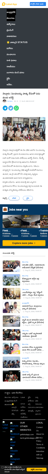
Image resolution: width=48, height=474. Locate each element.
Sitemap (39, 458)
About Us (40, 434)
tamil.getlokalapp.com (29, 438)
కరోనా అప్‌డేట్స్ (23, 412)
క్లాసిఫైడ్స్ (31, 410)
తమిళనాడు (8, 404)
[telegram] (5, 109)
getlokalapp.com (27, 434)
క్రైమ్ (29, 397)
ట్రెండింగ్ (14, 400)
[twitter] (11, 109)
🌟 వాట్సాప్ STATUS (15, 407)
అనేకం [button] (9, 84)
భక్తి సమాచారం (31, 405)
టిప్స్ (13, 414)
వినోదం (23, 407)
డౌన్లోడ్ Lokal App (36, 469)
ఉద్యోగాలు (15, 397)
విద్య (36, 397)
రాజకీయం (24, 417)
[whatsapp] (16, 109)
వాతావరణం (39, 407)
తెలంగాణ (10, 18)
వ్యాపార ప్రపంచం (38, 412)
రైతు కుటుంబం (38, 402)
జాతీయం (31, 400)
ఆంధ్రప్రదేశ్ (11, 12)
